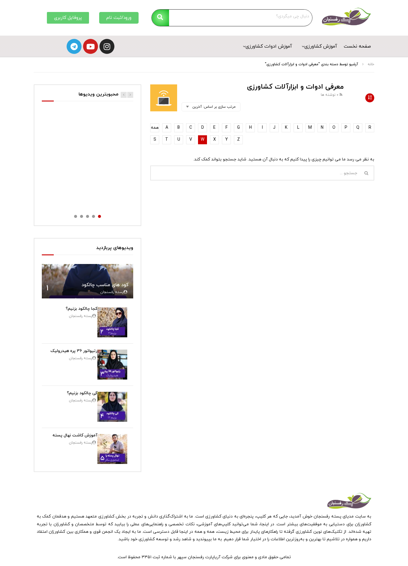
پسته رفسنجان (112, 292)
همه (155, 128)
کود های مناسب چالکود (105, 285)
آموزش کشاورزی (320, 46)
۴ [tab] (81, 216)
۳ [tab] (87, 216)
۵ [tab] (75, 216)
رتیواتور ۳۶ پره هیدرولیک (73, 351)
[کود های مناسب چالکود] (87, 281)
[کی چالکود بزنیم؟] (112, 407)
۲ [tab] (93, 216)
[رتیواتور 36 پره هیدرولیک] (112, 365)
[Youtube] (90, 46)
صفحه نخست (357, 46)
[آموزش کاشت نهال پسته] (112, 449)
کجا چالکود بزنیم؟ (81, 309)
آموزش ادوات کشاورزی (269, 46)
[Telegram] (74, 46)
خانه (371, 64)
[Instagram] (106, 46)
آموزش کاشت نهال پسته (75, 435)
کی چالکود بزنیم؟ (82, 393)
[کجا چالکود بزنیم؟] (112, 322)
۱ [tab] (99, 216)
